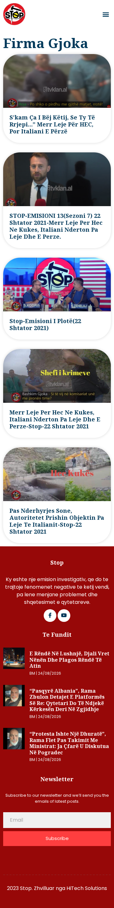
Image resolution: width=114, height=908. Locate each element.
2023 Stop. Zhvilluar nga (36, 888)
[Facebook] (50, 615)
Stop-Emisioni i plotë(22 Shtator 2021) (45, 324)
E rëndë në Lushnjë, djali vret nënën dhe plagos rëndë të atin (69, 659)
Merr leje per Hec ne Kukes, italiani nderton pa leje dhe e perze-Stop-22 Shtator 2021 (55, 419)
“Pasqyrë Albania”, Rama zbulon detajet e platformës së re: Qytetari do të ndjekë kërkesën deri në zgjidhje (66, 700)
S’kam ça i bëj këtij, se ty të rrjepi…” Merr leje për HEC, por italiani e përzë (52, 124)
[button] (105, 14)
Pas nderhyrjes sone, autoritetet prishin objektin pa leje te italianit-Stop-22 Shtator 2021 (57, 521)
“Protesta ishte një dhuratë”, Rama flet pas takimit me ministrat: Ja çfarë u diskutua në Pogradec (69, 743)
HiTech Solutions (86, 888)
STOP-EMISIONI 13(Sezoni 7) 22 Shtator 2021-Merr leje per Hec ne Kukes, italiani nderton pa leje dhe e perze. (56, 226)
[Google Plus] (64, 615)
